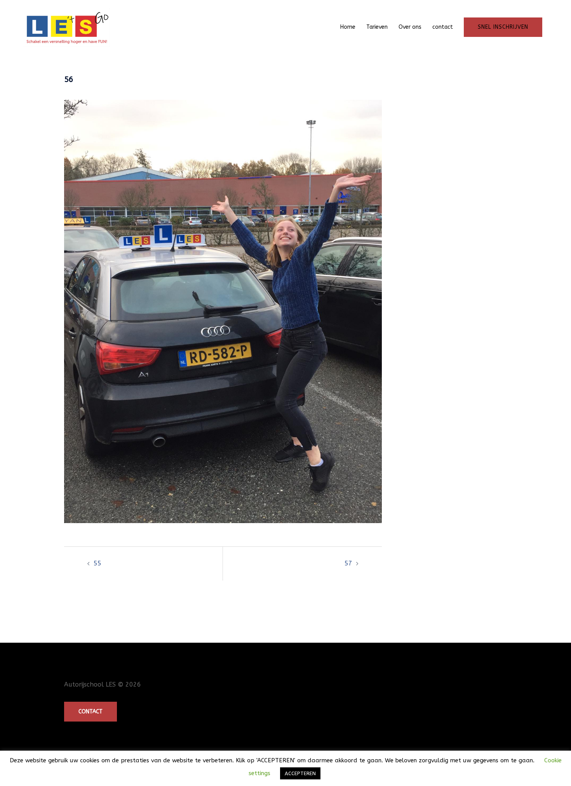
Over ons (410, 27)
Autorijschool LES (90, 684)
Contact (90, 711)
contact (442, 27)
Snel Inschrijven (503, 27)
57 (348, 563)
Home (347, 27)
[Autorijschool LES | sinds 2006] (66, 26)
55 (97, 563)
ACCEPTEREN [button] (300, 773)
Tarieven (377, 27)
